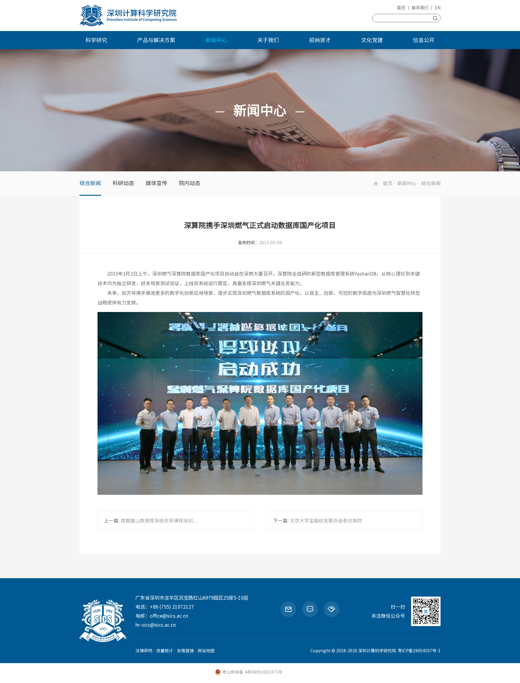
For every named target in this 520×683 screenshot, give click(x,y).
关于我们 (268, 40)
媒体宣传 (156, 183)
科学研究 (96, 40)
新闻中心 (216, 40)
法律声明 (143, 651)
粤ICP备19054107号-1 (419, 651)
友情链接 (185, 651)
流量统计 (164, 651)
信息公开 (424, 40)
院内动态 (189, 183)
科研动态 (123, 183)
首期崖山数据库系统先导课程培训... (159, 520)
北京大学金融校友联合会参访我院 (326, 520)
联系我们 (420, 8)
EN (438, 8)
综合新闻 (90, 183)
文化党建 (372, 40)
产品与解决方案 (156, 40)
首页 (401, 8)
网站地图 (206, 651)
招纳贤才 (320, 40)
